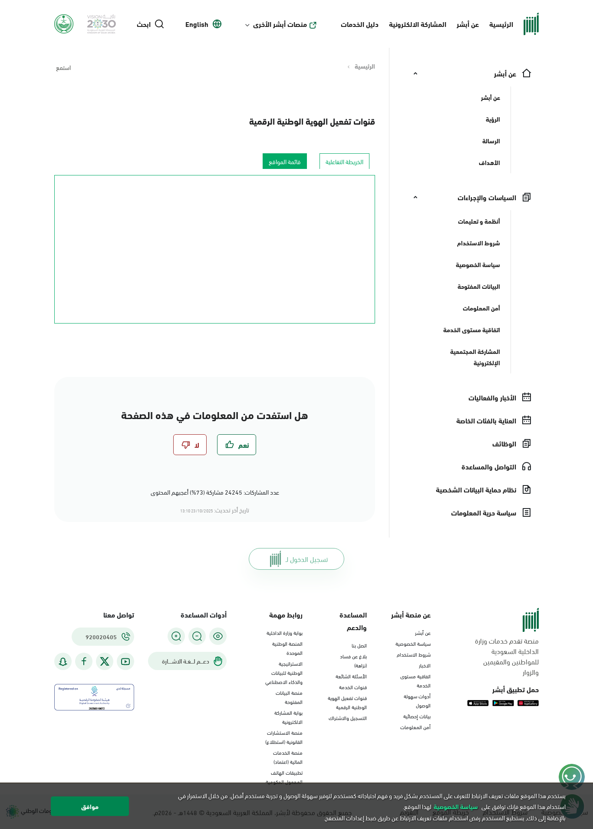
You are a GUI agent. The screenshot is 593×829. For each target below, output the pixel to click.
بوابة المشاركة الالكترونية (288, 716)
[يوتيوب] (125, 661)
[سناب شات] (63, 661)
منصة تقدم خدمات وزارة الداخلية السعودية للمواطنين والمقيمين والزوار (507, 656)
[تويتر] (104, 661)
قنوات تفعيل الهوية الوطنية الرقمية (312, 120)
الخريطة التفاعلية (344, 161)
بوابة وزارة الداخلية (285, 632)
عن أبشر (468, 23)
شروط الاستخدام (414, 654)
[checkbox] (236, 444)
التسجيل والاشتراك (348, 717)
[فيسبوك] (84, 661)
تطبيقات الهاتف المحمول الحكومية (284, 776)
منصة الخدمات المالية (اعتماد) (288, 756)
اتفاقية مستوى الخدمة (415, 680)
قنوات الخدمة (353, 686)
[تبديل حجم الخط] (197, 636)
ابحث (144, 24)
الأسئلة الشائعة (351, 675)
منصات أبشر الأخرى (280, 24)
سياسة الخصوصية (413, 643)
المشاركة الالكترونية (417, 23)
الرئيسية (501, 23)
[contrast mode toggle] (218, 636)
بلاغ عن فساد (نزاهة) (353, 660)
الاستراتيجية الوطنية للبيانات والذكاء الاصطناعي (284, 672)
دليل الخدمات (360, 23)
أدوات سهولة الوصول (417, 700)
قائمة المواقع (285, 161)
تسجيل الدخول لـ (307, 558)
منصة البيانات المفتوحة (289, 696)
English (196, 24)
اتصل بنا (359, 645)
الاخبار (425, 665)
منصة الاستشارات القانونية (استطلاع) (284, 736)
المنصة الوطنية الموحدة (287, 647)
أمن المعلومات (415, 726)
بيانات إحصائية (417, 715)
